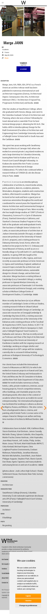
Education (4, 481)
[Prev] (2, 407)
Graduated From (6, 489)
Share (6, 58)
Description (5, 81)
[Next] (45, 407)
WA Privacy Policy (7, 590)
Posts (3, 521)
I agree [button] (28, 596)
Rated (2, 514)
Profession (4, 506)
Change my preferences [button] (28, 605)
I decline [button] (28, 601)
